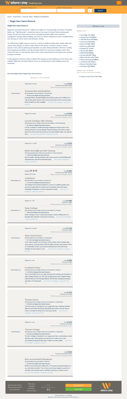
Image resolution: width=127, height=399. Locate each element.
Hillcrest (86, 51)
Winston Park (88, 64)
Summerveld (88, 55)
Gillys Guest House (33, 235)
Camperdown (88, 37)
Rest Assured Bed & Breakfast (38, 359)
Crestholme (87, 62)
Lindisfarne (30, 178)
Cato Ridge (87, 35)
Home (9, 17)
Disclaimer (31, 388)
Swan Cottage (31, 208)
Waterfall (87, 53)
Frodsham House (32, 267)
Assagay (86, 48)
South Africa (17, 17)
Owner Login (78, 389)
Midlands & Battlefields (41, 17)
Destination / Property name (28, 8)
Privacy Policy (31, 391)
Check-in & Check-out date (64, 8)
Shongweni (87, 66)
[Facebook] (47, 389)
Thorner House (31, 300)
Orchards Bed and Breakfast (37, 91)
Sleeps (90, 8)
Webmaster (31, 384)
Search (100, 11)
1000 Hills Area (89, 39)
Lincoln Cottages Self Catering (38, 121)
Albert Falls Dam (89, 57)
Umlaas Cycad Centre (91, 76)
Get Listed (15, 389)
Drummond (87, 42)
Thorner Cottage (32, 329)
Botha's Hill (87, 44)
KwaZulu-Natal (27, 17)
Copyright (31, 386)
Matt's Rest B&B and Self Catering (40, 151)
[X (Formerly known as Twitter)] (49, 389)
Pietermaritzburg (89, 60)
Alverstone (87, 46)
